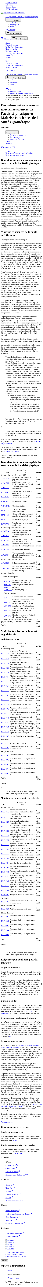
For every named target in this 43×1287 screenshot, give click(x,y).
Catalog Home (11, 7)
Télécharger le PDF (8, 147)
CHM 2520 (8, 590)
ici (10, 1036)
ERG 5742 (5, 691)
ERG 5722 (5, 682)
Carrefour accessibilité (14, 1254)
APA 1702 (5, 483)
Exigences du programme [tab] (15, 155)
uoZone (13, 22)
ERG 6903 (5, 764)
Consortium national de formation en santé (21, 1105)
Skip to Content (11, 3)
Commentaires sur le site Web (16, 1257)
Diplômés (9, 55)
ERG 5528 (5, 672)
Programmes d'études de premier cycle (19, 93)
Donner (8, 57)
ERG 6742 (5, 722)
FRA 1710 (5, 510)
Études (8, 43)
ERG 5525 (5, 659)
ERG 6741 (5, 718)
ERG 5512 (5, 653)
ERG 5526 (5, 663)
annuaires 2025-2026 (11, 451)
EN (22, 17)
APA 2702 (7, 616)
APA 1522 (7, 598)
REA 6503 (5, 736)
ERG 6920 (5, 909)
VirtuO (12, 27)
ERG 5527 (5, 668)
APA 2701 (5, 549)
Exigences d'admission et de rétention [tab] (19, 153)
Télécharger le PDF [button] (13, 1278)
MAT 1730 (5, 515)
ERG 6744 (5, 732)
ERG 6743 (5, 727)
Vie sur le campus (12, 45)
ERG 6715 (5, 713)
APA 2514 (5, 531)
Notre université (11, 49)
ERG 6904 (5, 769)
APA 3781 (5, 569)
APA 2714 (5, 555)
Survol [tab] (8, 151)
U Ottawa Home (12, 9)
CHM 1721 (5, 506)
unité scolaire (17, 1153)
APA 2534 (7, 610)
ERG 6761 (5, 748)
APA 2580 (5, 545)
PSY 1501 (5, 524)
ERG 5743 (5, 695)
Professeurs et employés (14, 53)
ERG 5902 (5, 760)
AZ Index (9, 5)
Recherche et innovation (14, 47)
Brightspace (14, 24)
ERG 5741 (5, 686)
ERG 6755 (5, 743)
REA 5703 (5, 709)
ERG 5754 (5, 704)
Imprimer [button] (9, 1270)
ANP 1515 (7, 581)
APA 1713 (5, 488)
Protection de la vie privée (15, 1252)
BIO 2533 (7, 587)
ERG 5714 (5, 677)
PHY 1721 (5, 520)
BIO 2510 (7, 585)
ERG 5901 (5, 755)
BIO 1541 (5, 497)
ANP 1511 (5, 479)
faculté (15, 1140)
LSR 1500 (7, 606)
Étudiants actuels (12, 51)
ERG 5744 (5, 700)
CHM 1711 (5, 501)
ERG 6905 (5, 773)
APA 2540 (5, 540)
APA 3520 (5, 563)
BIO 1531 (5, 492)
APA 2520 (5, 536)
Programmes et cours (13, 91)
